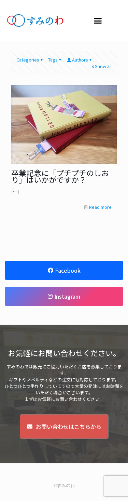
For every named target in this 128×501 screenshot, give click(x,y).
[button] (97, 20)
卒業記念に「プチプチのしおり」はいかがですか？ (60, 176)
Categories (27, 59)
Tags (53, 59)
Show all (103, 66)
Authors (80, 59)
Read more (100, 207)
